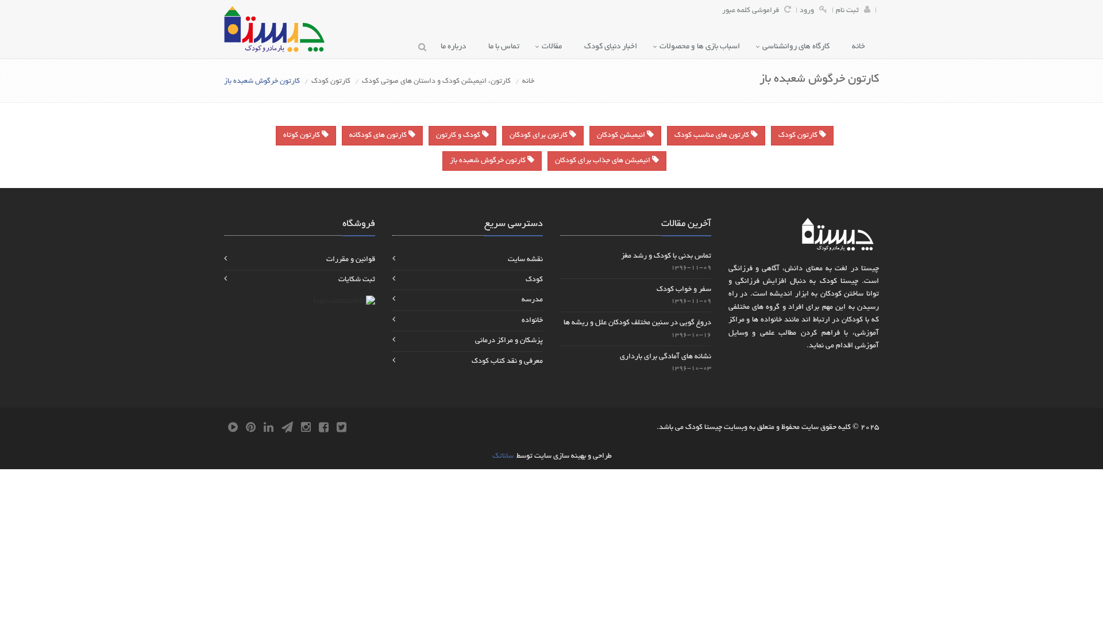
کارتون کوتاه (302, 136)
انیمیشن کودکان (622, 136)
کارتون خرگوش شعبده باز (488, 161)
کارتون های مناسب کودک (712, 136)
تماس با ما (506, 47)
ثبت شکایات (356, 280)
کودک (534, 280)
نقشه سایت (525, 260)
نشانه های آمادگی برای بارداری (665, 357)
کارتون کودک (330, 82)
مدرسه (532, 300)
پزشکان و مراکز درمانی (509, 341)
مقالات (554, 47)
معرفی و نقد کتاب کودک (507, 362)
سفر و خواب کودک (684, 290)
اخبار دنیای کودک (613, 47)
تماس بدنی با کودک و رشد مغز (666, 256)
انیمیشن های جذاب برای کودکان (603, 161)
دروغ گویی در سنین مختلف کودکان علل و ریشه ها (637, 323)
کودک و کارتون (459, 136)
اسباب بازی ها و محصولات (702, 47)
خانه (861, 47)
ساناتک (503, 457)
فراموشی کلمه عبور (750, 11)
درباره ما (456, 47)
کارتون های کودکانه (378, 136)
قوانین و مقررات (350, 260)
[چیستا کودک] (274, 29)
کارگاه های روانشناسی (798, 47)
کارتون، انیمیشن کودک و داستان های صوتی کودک (436, 82)
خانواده (532, 321)
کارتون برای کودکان (539, 136)
